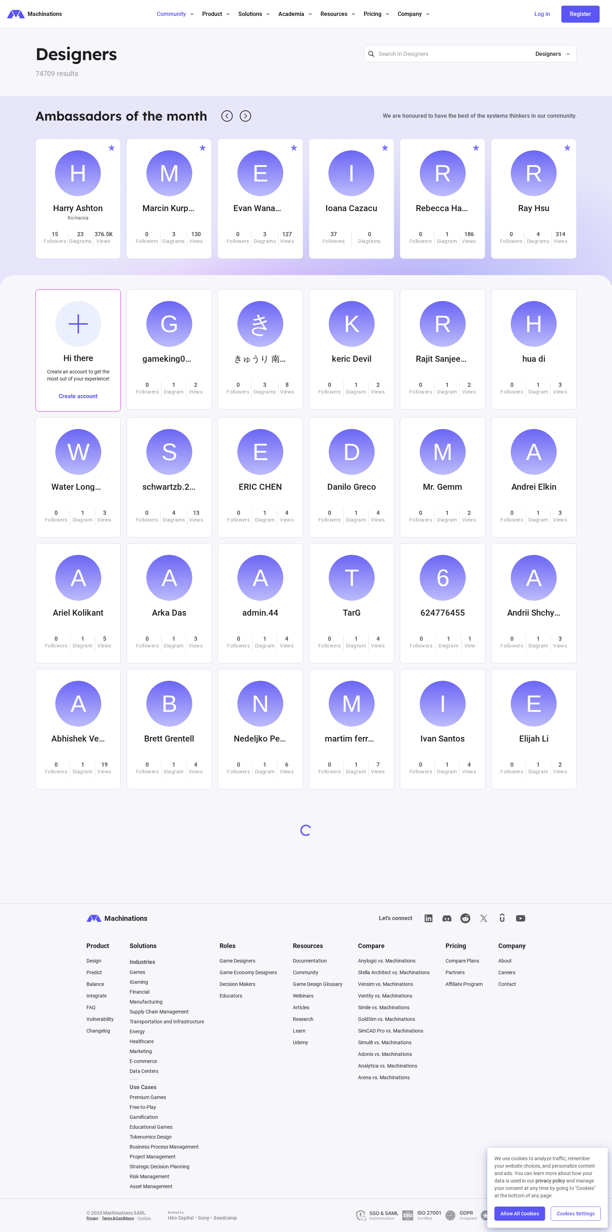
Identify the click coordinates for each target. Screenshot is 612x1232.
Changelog (98, 1031)
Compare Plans (462, 961)
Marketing (141, 1051)
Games (137, 972)
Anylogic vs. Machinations (386, 961)
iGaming (139, 982)
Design (93, 961)
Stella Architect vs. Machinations (394, 972)
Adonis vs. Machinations (385, 1054)
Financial (139, 992)
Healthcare (142, 1041)
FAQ (91, 1007)
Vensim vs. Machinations (385, 984)
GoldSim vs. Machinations (386, 1019)
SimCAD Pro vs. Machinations (390, 1031)
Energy (137, 1031)
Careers (506, 972)
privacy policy (550, 1181)
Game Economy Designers (248, 972)
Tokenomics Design (151, 1137)
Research (303, 1019)
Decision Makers (237, 984)
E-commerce (143, 1061)
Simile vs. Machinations (383, 1007)
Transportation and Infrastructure (167, 1021)
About (505, 961)
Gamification (144, 1117)
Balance (95, 984)
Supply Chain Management (159, 1012)
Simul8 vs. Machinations (385, 1042)
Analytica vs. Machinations (387, 1066)
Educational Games (151, 1127)
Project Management (153, 1157)
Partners (455, 972)
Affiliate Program (464, 984)
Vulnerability (100, 1019)
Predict (94, 972)
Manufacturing (146, 1002)
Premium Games (148, 1097)
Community (305, 972)
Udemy (300, 1042)
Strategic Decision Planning (159, 1166)
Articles (301, 1007)
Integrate (96, 996)
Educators (231, 996)
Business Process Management (164, 1147)
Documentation (310, 961)
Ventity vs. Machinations (385, 996)
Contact (507, 984)
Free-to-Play (143, 1107)
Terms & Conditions (118, 1218)
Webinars (303, 996)
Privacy (92, 1218)
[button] (549, 54)
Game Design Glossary (317, 984)
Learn (299, 1031)
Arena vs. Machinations (384, 1077)
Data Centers (144, 1071)
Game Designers (237, 961)
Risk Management (149, 1176)
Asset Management (151, 1186)
